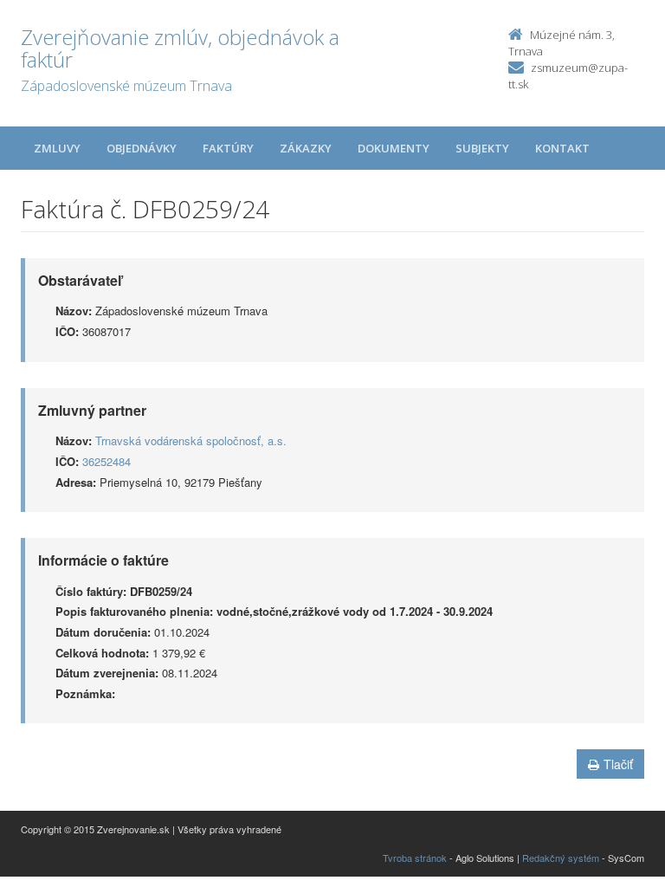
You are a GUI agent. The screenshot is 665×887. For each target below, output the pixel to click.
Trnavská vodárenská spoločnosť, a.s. (191, 440)
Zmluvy (57, 148)
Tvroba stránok (415, 857)
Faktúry (228, 148)
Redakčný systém (560, 857)
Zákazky (306, 148)
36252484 (106, 461)
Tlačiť (618, 764)
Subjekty (482, 148)
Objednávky (142, 148)
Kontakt (562, 148)
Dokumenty (393, 148)
